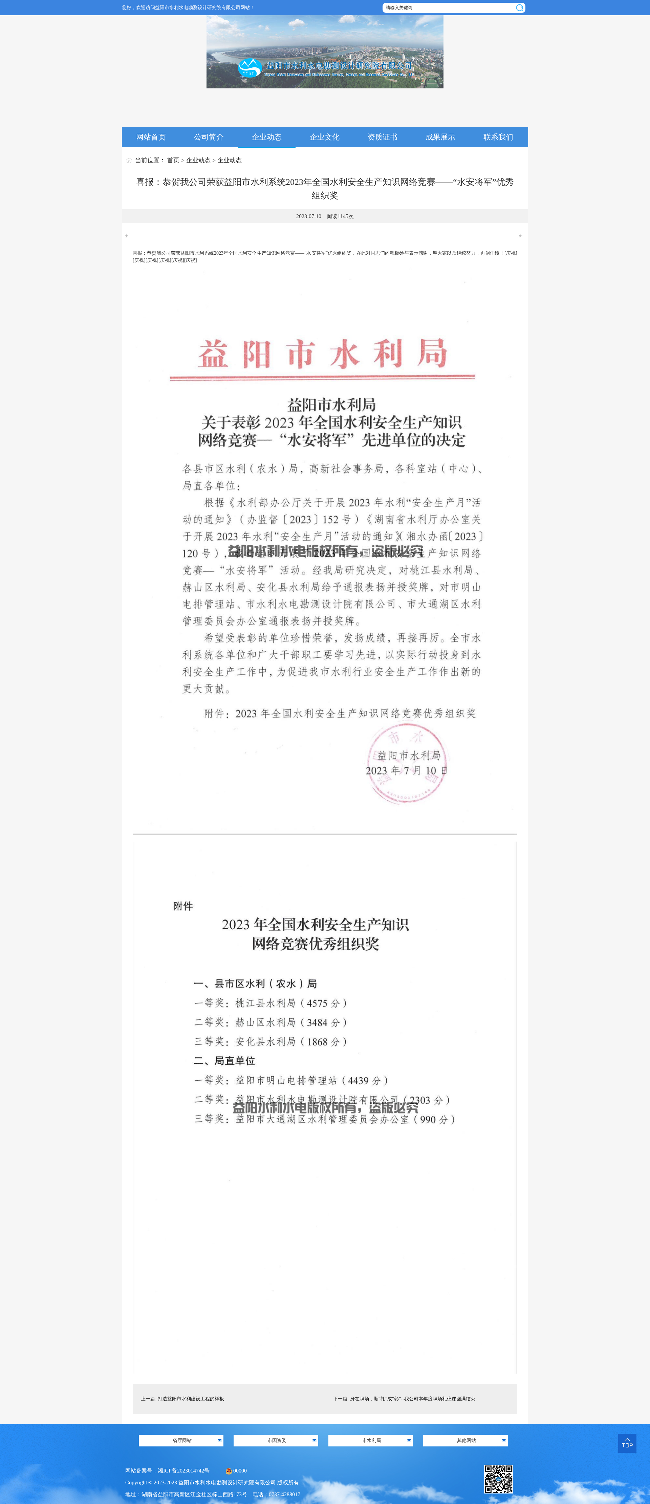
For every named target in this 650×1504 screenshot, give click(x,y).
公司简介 (209, 137)
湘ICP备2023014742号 (184, 1471)
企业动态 (267, 137)
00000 (240, 1471)
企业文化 (325, 137)
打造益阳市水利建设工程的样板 (191, 1398)
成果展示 (440, 137)
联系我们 (498, 137)
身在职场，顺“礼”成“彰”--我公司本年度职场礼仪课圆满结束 (412, 1398)
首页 (173, 160)
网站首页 (151, 137)
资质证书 (382, 137)
